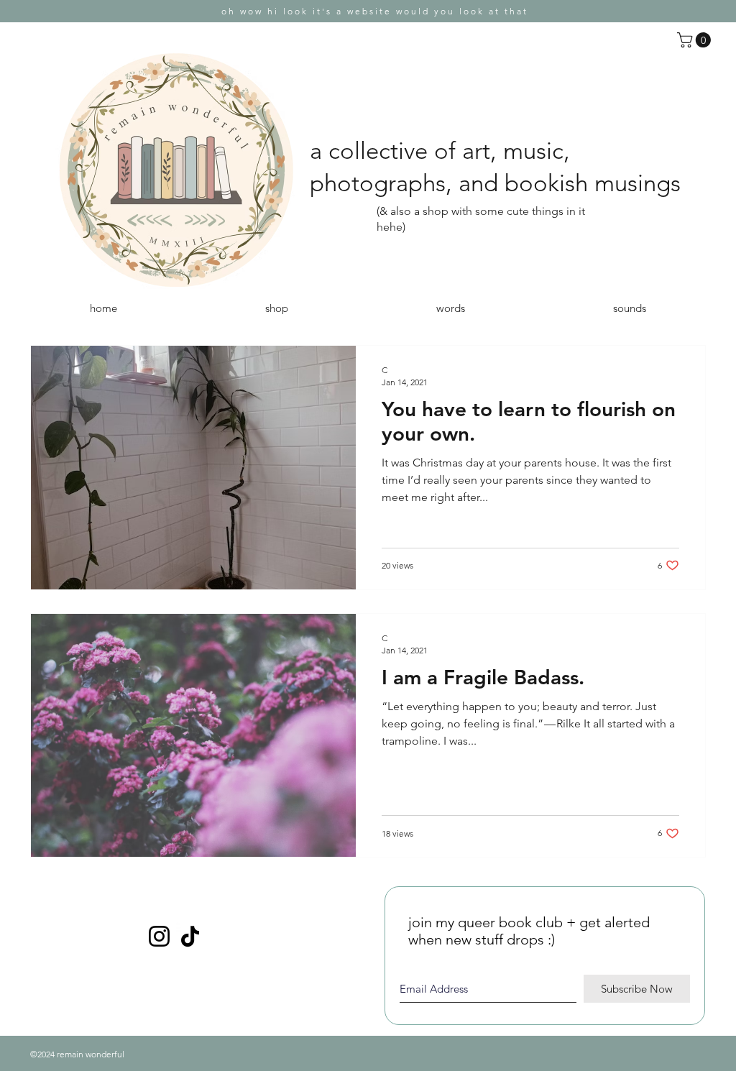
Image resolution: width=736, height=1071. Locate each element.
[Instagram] (159, 936)
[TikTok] (190, 936)
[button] (695, 39)
